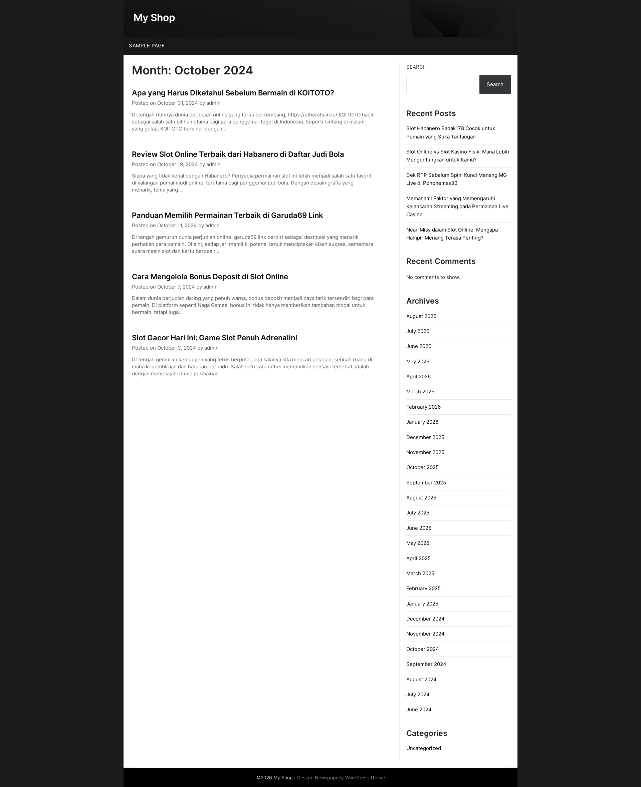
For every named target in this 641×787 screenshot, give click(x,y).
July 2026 (417, 331)
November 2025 (425, 452)
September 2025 (426, 482)
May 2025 (417, 543)
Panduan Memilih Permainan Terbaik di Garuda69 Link (227, 215)
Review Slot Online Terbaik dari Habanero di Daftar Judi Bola (238, 154)
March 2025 (420, 573)
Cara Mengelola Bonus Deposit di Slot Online (210, 276)
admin (213, 103)
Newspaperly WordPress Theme (350, 777)
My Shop (154, 17)
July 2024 (418, 694)
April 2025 (418, 558)
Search (416, 67)
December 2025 (425, 437)
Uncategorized (423, 748)
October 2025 (422, 467)
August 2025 (421, 497)
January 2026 (422, 422)
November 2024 (425, 634)
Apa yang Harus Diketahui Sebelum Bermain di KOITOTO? (233, 92)
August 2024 (421, 679)
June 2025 (418, 528)
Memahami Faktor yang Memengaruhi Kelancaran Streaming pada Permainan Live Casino (457, 206)
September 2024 (426, 664)
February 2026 (423, 407)
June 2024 (419, 709)
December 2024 (425, 619)
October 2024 (422, 649)
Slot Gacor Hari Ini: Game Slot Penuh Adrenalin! (214, 337)
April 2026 (418, 376)
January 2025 (422, 604)
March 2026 (420, 391)
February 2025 (423, 588)
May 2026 (417, 361)
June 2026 (418, 346)
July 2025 (417, 512)
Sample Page (147, 45)
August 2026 (421, 316)
